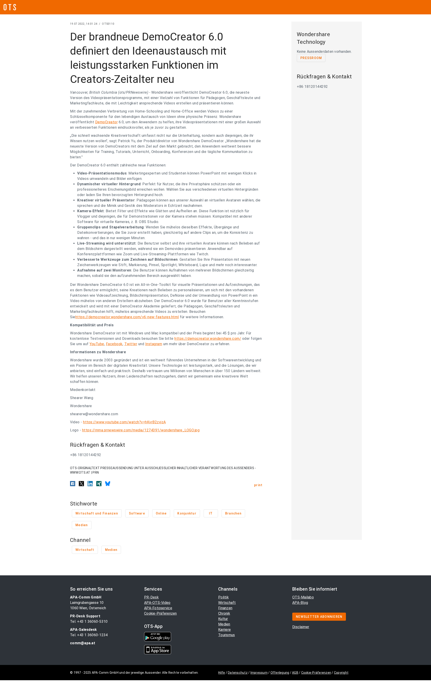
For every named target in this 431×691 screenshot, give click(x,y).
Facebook (114, 344)
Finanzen (225, 608)
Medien (224, 624)
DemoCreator (106, 122)
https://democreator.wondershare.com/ (207, 338)
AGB (295, 672)
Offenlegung (279, 672)
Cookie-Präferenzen (160, 613)
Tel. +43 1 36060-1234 (89, 635)
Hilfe (221, 672)
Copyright (341, 672)
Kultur (223, 619)
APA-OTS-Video (157, 602)
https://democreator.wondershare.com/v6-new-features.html (127, 317)
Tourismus (226, 635)
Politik (223, 597)
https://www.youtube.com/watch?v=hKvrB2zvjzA (124, 422)
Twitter (130, 344)
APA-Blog (300, 602)
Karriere (224, 629)
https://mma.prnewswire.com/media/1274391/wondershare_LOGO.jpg (141, 430)
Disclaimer (300, 627)
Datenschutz (238, 672)
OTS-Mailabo (303, 597)
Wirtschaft (227, 602)
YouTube (97, 344)
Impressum (259, 672)
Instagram (153, 344)
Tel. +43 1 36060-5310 (89, 621)
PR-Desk (151, 597)
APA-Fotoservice (158, 608)
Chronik (224, 613)
